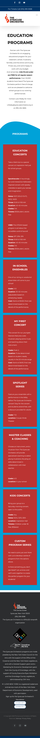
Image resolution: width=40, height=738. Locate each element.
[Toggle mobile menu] (37, 15)
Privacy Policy (26, 718)
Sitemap (18, 718)
